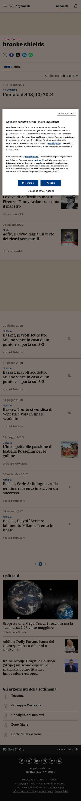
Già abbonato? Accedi (41, 190)
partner (37, 160)
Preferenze (28, 183)
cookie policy (54, 143)
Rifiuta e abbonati (66, 114)
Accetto (51, 183)
